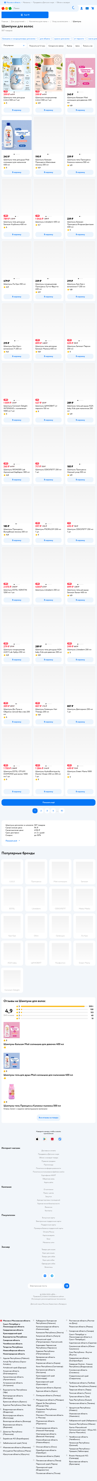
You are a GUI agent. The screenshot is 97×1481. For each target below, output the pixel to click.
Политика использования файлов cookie (48, 1172)
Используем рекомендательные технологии (48, 1299)
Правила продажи (48, 1161)
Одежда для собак (48, 1264)
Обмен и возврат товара (48, 1158)
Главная (5, 21)
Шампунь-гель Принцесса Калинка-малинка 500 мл (32, 1105)
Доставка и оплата (48, 1151)
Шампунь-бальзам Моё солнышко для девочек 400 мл (34, 1044)
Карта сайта (48, 1182)
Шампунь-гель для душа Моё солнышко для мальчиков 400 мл (38, 1075)
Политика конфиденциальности (48, 1168)
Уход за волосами (60, 21)
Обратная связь (48, 1179)
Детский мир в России (39, 1304)
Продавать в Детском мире (48, 1154)
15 (62, 810)
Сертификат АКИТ (48, 1175)
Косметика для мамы (38, 21)
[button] (25, 15)
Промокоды (48, 1165)
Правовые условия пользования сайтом (48, 1296)
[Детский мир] (7, 8)
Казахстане (53, 1304)
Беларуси (63, 1304)
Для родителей (17, 21)
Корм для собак (49, 1260)
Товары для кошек (48, 1249)
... (57, 810)
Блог (48, 1239)
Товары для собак (48, 1256)
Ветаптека (48, 1267)
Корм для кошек (48, 1253)
